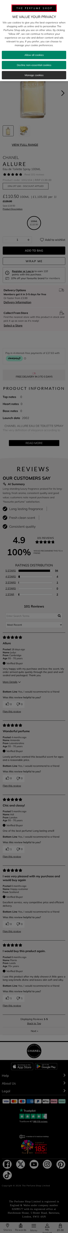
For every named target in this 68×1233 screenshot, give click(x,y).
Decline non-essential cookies (34, 65)
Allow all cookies (34, 55)
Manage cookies (34, 75)
